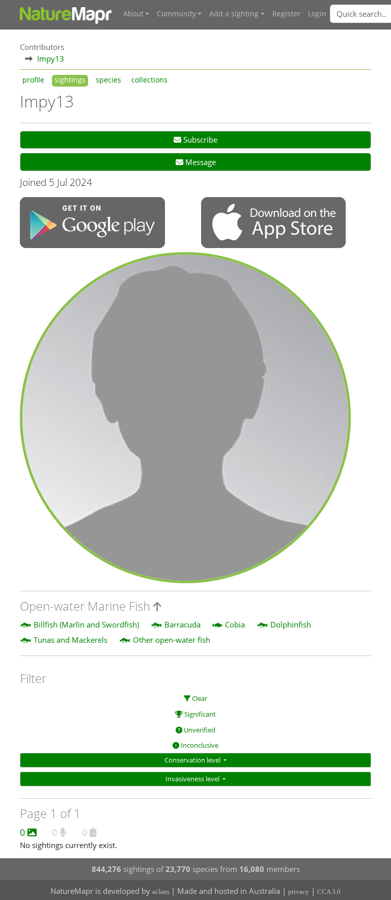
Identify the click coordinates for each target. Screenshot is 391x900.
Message (199, 162)
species (108, 80)
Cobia (235, 624)
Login (317, 13)
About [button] (133, 13)
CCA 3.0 (329, 891)
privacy (298, 891)
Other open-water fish (171, 640)
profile (33, 80)
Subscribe (199, 139)
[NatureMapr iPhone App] (273, 224)
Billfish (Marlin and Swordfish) (86, 624)
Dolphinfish (290, 624)
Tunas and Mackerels (70, 640)
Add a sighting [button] (234, 13)
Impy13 (50, 58)
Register (286, 13)
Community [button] (176, 13)
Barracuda (182, 624)
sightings (70, 80)
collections (149, 80)
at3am (160, 891)
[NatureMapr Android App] (92, 224)
